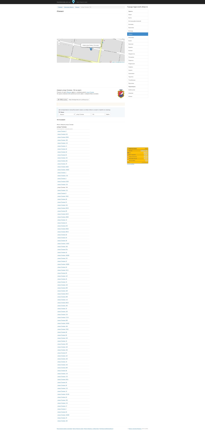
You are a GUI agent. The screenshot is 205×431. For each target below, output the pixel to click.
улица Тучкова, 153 (62, 400)
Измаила (69, 92)
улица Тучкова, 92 (62, 335)
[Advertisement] (91, 26)
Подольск (130, 60)
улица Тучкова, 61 (62, 223)
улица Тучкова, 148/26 (63, 264)
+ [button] (59, 41)
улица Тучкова (90, 92)
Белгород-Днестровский (134, 21)
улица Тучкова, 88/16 (63, 231)
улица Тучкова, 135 (62, 311)
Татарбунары (131, 80)
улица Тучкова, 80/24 (63, 228)
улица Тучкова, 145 (62, 285)
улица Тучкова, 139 (62, 338)
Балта (130, 18)
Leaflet (113, 62)
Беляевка (130, 24)
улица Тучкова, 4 (61, 178)
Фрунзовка (131, 83)
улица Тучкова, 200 (62, 367)
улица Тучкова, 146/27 (63, 169)
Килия (130, 40)
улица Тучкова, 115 (62, 143)
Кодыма (130, 47)
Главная (60, 7)
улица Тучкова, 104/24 (63, 323)
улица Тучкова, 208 (62, 296)
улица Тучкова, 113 (62, 299)
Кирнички (130, 44)
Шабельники (131, 90)
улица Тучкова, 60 (62, 412)
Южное (130, 96)
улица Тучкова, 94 (62, 267)
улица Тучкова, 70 (62, 163)
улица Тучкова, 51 (62, 202)
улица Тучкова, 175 (62, 376)
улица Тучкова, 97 (62, 353)
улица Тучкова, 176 (62, 314)
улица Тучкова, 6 (61, 193)
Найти (107, 114)
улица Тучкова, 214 (62, 134)
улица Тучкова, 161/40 (63, 394)
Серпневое (131, 73)
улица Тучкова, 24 (62, 382)
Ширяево (130, 93)
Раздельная (131, 63)
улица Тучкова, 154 (62, 205)
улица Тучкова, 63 (62, 397)
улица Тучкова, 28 (62, 199)
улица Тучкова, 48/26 (63, 217)
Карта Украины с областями (91, 428)
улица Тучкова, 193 (62, 350)
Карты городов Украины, (135, 428)
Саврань (130, 67)
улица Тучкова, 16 (62, 341)
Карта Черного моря (82, 2)
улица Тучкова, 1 (61, 172)
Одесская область (69, 7)
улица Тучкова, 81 (62, 155)
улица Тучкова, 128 (62, 290)
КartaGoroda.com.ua (120, 62)
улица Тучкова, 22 (62, 149)
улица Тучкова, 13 (62, 220)
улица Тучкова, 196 (62, 326)
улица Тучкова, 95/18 (63, 208)
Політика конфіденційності (106, 428)
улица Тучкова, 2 (61, 131)
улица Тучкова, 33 (62, 152)
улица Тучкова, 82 (62, 370)
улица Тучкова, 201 (62, 160)
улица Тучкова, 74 (62, 282)
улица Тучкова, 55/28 (63, 137)
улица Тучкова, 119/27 (63, 243)
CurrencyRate (130, 164)
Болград (130, 31)
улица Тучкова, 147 (62, 276)
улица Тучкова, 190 (62, 344)
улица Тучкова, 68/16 (63, 302)
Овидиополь (131, 54)
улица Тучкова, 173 (62, 388)
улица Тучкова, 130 (62, 358)
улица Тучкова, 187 (62, 420)
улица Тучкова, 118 (62, 373)
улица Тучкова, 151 (62, 158)
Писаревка (131, 57)
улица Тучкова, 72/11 (63, 270)
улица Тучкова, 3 (61, 409)
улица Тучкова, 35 (62, 385)
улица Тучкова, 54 (62, 237)
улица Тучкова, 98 (62, 332)
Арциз (130, 14)
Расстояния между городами (64, 428)
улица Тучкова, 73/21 (63, 329)
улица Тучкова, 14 (62, 391)
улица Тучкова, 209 (62, 320)
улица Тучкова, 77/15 (63, 317)
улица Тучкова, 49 (62, 240)
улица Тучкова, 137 (62, 355)
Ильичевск (131, 37)
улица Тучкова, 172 (62, 403)
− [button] (59, 43)
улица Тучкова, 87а (62, 249)
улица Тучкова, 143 (62, 364)
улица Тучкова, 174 (62, 190)
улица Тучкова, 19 (62, 361)
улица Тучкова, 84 (62, 273)
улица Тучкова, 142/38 (63, 415)
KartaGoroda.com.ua (63, 1)
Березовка (131, 27)
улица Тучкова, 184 (62, 305)
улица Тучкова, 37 (62, 261)
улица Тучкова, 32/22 (63, 166)
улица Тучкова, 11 (62, 146)
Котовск (130, 50)
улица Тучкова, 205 (62, 288)
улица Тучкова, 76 (62, 308)
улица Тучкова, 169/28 (63, 255)
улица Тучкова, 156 (62, 140)
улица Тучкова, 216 (62, 225)
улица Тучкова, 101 (62, 258)
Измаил (77, 7)
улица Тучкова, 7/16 (62, 175)
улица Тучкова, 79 (62, 418)
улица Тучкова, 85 (62, 211)
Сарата (130, 70)
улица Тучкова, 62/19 (63, 214)
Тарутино (130, 76)
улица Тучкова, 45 (62, 279)
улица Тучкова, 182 (62, 246)
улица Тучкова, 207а (62, 379)
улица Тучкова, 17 (62, 406)
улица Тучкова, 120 (62, 347)
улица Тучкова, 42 (62, 252)
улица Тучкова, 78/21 (63, 196)
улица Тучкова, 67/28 (63, 181)
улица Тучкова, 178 (62, 184)
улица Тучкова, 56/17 (63, 293)
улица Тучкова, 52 (62, 234)
